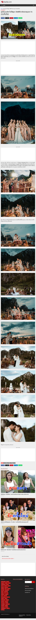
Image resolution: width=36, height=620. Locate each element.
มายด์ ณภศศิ (6, 591)
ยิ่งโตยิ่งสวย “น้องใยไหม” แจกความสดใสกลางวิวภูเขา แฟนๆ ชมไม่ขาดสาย (15, 494)
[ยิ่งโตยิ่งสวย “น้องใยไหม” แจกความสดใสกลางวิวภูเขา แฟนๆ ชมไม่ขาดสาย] (18, 481)
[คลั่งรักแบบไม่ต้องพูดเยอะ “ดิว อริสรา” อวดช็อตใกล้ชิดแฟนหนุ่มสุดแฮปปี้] (18, 509)
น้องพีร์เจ (5, 585)
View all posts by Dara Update (8, 558)
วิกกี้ (5, 592)
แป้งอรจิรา (2, 601)
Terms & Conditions (29, 588)
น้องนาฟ (2, 585)
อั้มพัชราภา (2, 594)
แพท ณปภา (2, 602)
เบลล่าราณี (5, 595)
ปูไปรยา (2, 591)
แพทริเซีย (6, 602)
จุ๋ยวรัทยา (7, 581)
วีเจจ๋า (7, 592)
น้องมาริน (9, 585)
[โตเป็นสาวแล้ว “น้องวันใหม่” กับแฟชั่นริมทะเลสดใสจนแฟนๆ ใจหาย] (18, 537)
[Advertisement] (18, 47)
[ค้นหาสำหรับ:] (30, 582)
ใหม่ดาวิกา (8, 608)
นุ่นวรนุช (7, 584)
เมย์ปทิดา (2, 598)
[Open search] (33, 5)
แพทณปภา (6, 601)
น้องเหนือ (2, 587)
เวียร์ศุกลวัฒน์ (3, 599)
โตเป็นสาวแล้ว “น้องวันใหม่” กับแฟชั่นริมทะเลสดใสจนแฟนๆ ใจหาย (13, 549)
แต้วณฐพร (7, 599)
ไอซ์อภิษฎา (2, 609)
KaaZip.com (7, 614)
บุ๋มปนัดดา (8, 588)
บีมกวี (6, 588)
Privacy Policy (28, 590)
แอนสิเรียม (6, 605)
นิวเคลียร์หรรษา (3, 584)
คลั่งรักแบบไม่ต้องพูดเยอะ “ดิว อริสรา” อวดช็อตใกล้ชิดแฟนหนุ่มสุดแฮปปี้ (14, 522)
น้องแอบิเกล (6, 587)
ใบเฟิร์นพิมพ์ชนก (3, 608)
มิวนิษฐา (2, 592)
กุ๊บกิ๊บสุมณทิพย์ (3, 581)
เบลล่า (2, 595)
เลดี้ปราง (6, 598)
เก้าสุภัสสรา (6, 594)
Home (2, 8)
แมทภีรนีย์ (2, 605)
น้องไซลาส (2, 588)
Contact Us (27, 592)
